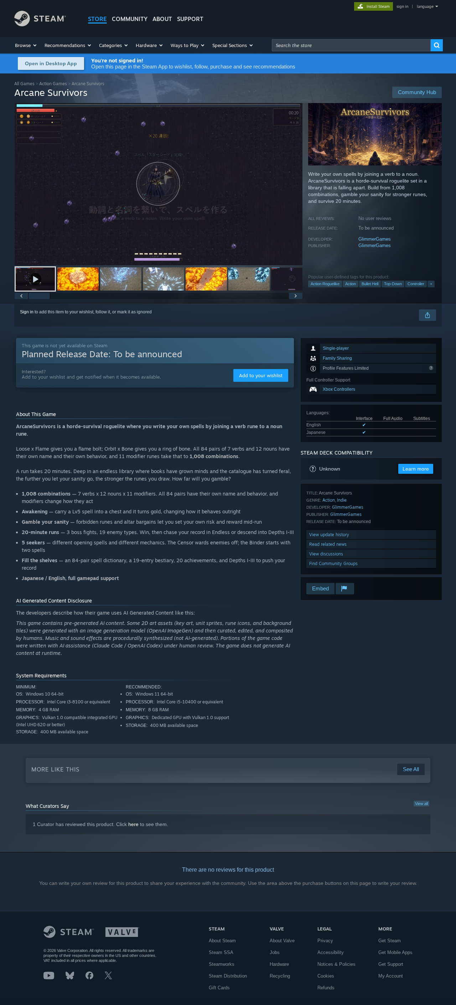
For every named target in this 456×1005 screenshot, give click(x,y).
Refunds (326, 987)
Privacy (325, 940)
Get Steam (389, 940)
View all (421, 803)
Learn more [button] (416, 469)
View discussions (326, 554)
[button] (26, 45)
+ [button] (431, 284)
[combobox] (351, 45)
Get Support (390, 964)
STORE (97, 18)
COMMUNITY (129, 18)
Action (350, 284)
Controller (416, 284)
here (133, 824)
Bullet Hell (370, 284)
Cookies (325, 976)
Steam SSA (221, 952)
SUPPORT (190, 18)
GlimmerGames (374, 239)
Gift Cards (219, 987)
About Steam (222, 940)
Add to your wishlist (261, 375)
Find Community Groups (333, 563)
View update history (329, 534)
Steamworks (221, 964)
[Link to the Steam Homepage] (40, 24)
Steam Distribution (228, 976)
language (425, 6)
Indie (342, 500)
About (162, 18)
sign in (402, 6)
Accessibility (330, 952)
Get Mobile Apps (395, 952)
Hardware (279, 964)
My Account (390, 976)
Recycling (280, 976)
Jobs (275, 952)
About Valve (282, 940)
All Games (24, 83)
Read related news (328, 544)
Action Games (53, 83)
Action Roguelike (325, 284)
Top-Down (393, 284)
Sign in (26, 311)
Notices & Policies (336, 964)
